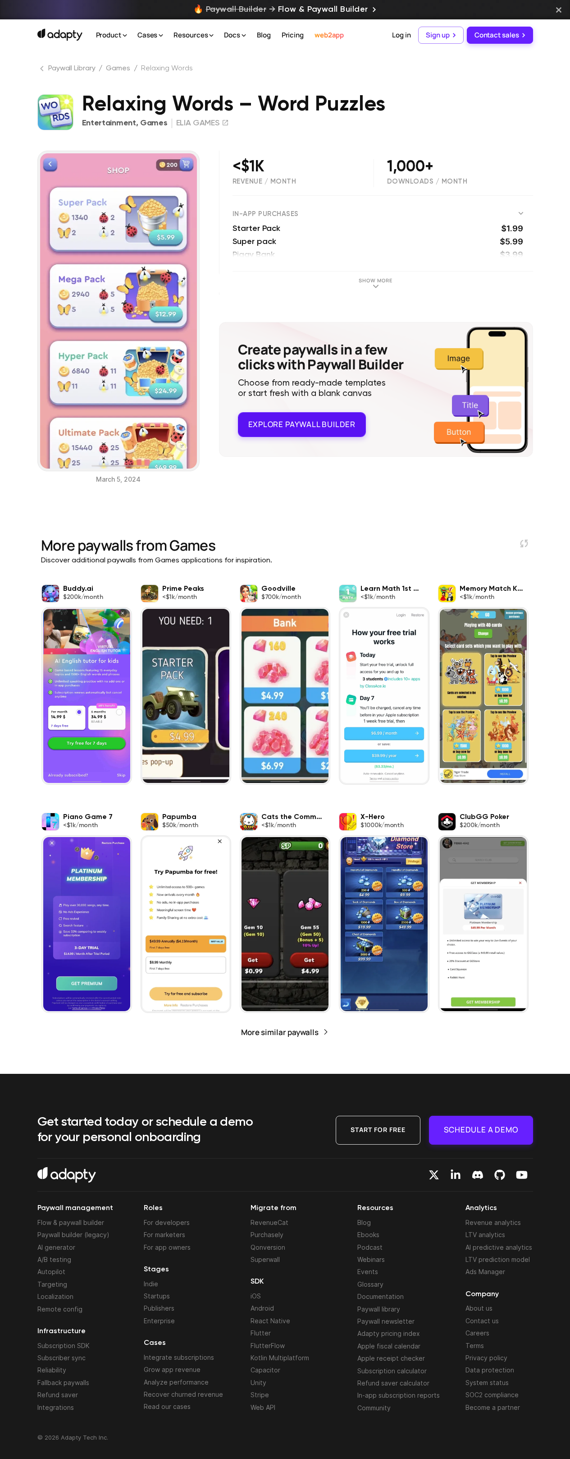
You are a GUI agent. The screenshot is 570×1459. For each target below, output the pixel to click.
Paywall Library (72, 68)
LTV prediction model (497, 1259)
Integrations (55, 1407)
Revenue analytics (493, 1222)
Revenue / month (264, 181)
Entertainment (109, 123)
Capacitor (265, 1370)
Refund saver (57, 1395)
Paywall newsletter (386, 1321)
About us (478, 1308)
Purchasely (267, 1234)
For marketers (164, 1234)
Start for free (378, 1129)
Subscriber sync (61, 1358)
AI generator (56, 1247)
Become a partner (492, 1407)
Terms (474, 1345)
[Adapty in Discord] (477, 1175)
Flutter (261, 1333)
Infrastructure (61, 1331)
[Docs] (243, 35)
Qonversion (268, 1247)
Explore (302, 424)
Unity (258, 1382)
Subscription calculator (392, 1371)
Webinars (371, 1259)
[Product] (125, 35)
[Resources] (211, 35)
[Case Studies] (161, 35)
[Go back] (42, 70)
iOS (256, 1296)
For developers (167, 1222)
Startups (157, 1296)
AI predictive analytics (498, 1247)
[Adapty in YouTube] (522, 1175)
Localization (55, 1296)
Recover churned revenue (183, 1394)
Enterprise (159, 1321)
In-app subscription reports (398, 1395)
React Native (270, 1321)
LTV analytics (485, 1234)
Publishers (159, 1308)
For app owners (167, 1247)
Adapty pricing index (388, 1333)
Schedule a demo (481, 1129)
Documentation (380, 1296)
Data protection (489, 1370)
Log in (401, 35)
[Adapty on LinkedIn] (455, 1175)
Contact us (482, 1321)
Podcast (370, 1247)
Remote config (59, 1309)
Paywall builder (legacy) (73, 1234)
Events (367, 1271)
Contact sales (496, 35)
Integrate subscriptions (179, 1357)
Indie (151, 1284)
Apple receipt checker (391, 1358)
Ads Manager (485, 1271)
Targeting (52, 1284)
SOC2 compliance (492, 1395)
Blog (264, 35)
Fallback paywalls (63, 1382)
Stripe (260, 1395)
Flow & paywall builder (70, 1222)
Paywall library (378, 1309)
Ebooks (368, 1234)
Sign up (437, 35)
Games (118, 68)
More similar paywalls (280, 1032)
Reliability (51, 1370)
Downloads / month (427, 181)
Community (374, 1408)
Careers (477, 1333)
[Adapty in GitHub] (500, 1175)
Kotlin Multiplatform (280, 1358)
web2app (329, 35)
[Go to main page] (59, 34)
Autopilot (51, 1271)
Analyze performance (176, 1382)
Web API (263, 1407)
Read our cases (167, 1406)
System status (487, 1382)
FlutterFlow (268, 1345)
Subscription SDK (63, 1345)
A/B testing (54, 1259)
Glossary (370, 1284)
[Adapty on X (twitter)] (434, 1175)
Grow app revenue (172, 1369)
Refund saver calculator (393, 1383)
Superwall (265, 1259)
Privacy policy (486, 1358)
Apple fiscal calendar (388, 1346)
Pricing (293, 35)
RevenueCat (269, 1222)
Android (262, 1308)
